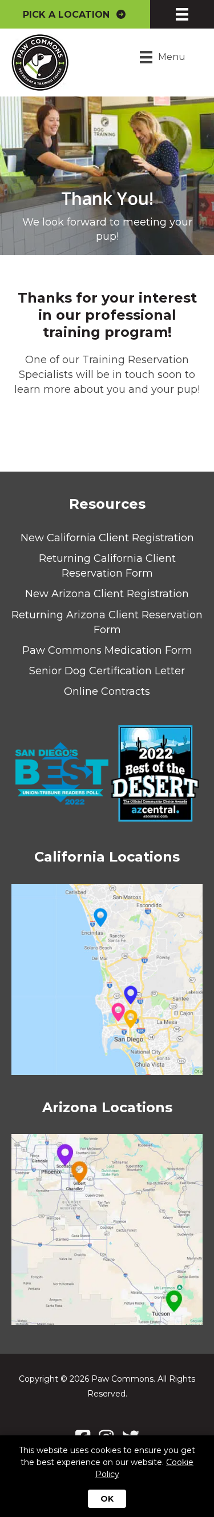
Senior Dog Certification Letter (107, 671)
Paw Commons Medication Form (107, 650)
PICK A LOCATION (69, 14)
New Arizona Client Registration (107, 594)
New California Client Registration (107, 538)
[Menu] (182, 14)
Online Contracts (107, 691)
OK (107, 1499)
